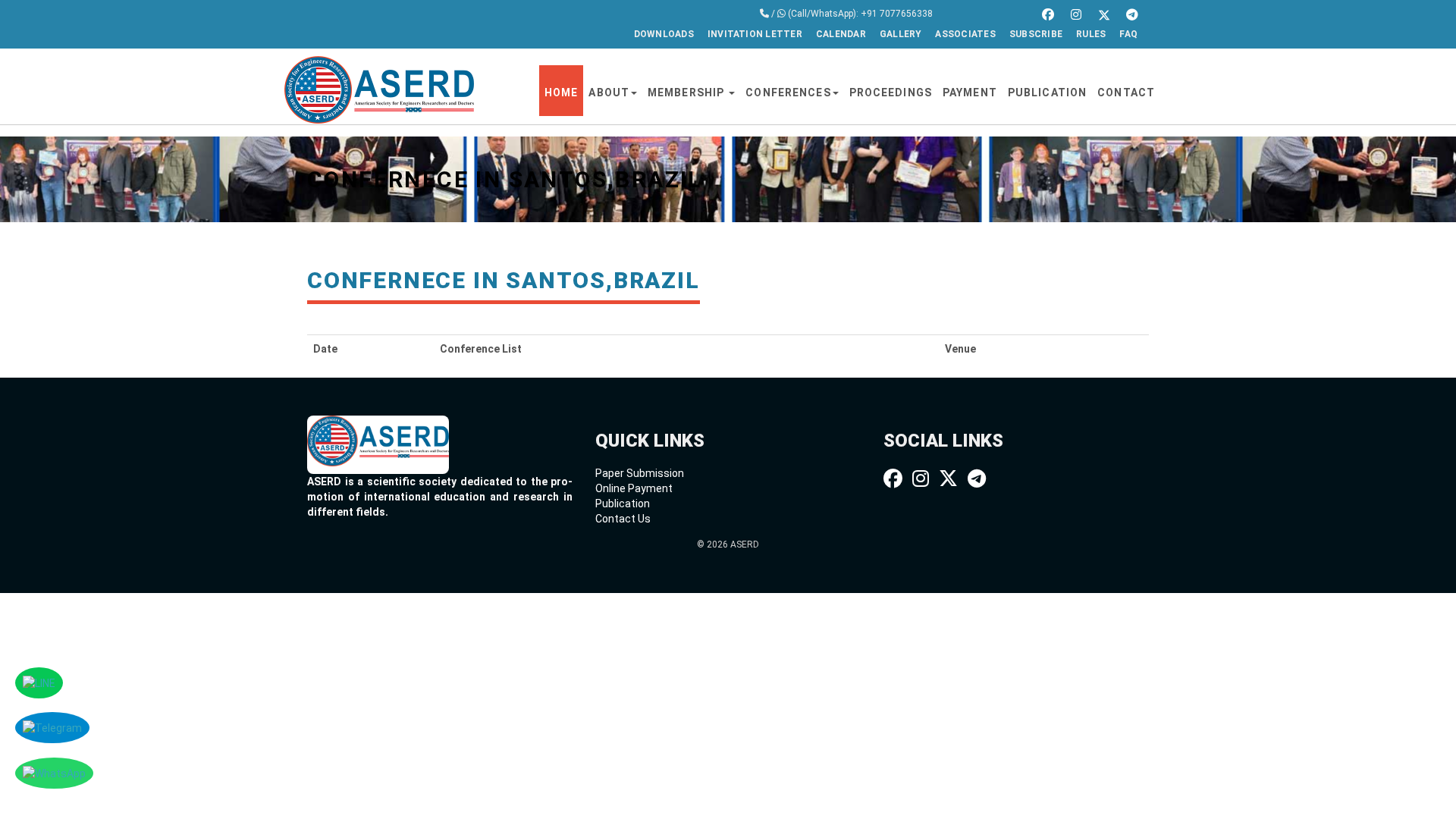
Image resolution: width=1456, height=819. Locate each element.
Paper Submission (639, 473)
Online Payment (634, 488)
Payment (970, 92)
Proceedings (890, 92)
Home (561, 92)
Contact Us (623, 519)
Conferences (787, 92)
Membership (687, 92)
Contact (1126, 92)
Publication (1047, 92)
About (608, 92)
